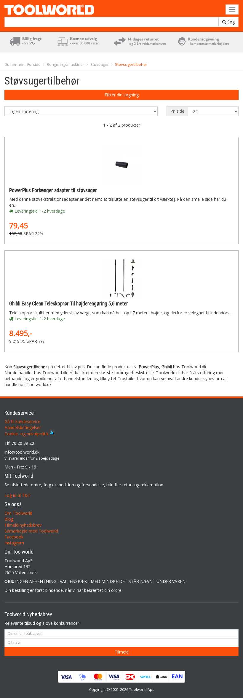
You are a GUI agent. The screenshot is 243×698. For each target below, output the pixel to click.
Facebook (13, 537)
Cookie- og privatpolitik (27, 433)
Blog (8, 519)
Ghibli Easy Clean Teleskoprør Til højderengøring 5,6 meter (68, 304)
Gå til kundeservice (22, 421)
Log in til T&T (17, 495)
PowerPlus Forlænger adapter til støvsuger (53, 190)
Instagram (14, 543)
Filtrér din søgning (122, 95)
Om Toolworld (18, 513)
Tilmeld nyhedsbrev (22, 525)
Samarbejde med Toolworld (31, 531)
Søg (230, 22)
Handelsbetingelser (22, 427)
